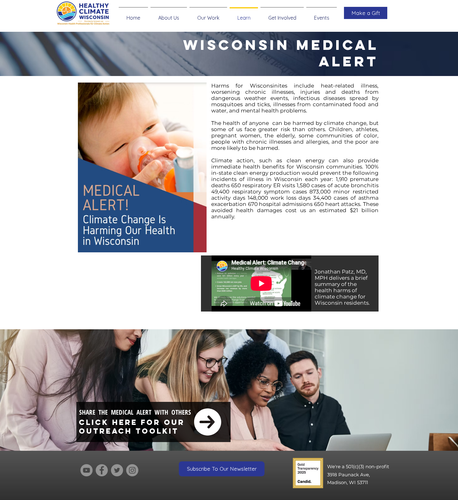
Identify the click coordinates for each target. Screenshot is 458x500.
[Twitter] (117, 470)
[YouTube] (86, 470)
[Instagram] (132, 470)
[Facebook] (102, 470)
